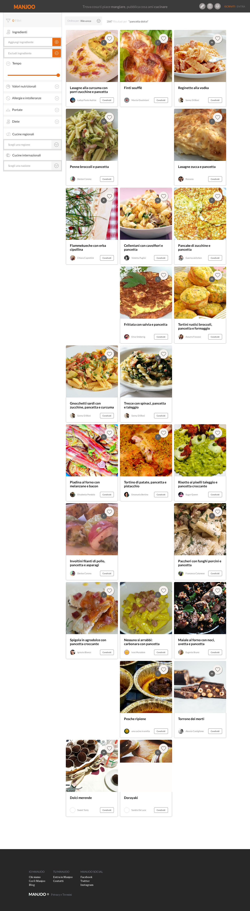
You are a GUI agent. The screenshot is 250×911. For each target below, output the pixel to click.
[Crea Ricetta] (202, 6)
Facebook (86, 877)
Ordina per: (73, 20)
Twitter (85, 881)
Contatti (58, 881)
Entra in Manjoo (63, 877)
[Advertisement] (146, 541)
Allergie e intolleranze (26, 98)
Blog (32, 885)
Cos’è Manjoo (37, 881)
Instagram (86, 885)
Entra (241, 6)
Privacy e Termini (61, 894)
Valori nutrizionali (24, 86)
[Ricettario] (210, 6)
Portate (17, 109)
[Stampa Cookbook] (217, 6)
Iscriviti (229, 6)
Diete (16, 121)
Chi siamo (35, 877)
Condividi (107, 100)
